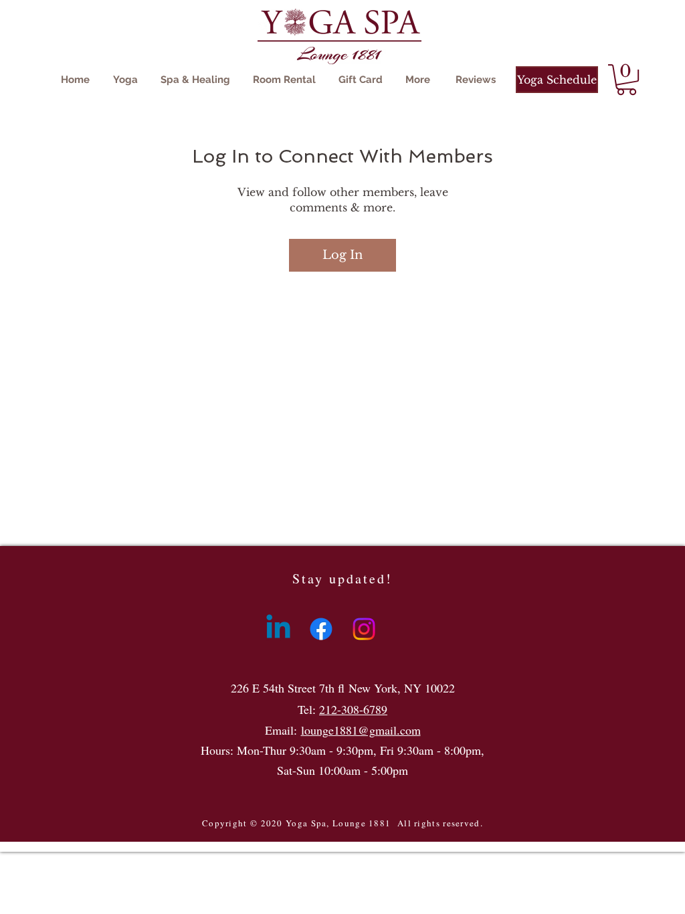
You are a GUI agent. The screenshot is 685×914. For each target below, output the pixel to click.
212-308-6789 (353, 709)
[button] (626, 79)
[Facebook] (321, 629)
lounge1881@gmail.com (361, 730)
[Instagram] (364, 629)
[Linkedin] (278, 629)
